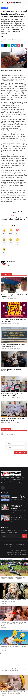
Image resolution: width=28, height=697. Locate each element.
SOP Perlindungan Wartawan (18, 550)
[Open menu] (2, 2)
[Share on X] (5, 45)
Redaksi (24, 549)
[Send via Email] (18, 45)
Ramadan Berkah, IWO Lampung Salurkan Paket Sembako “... (11, 370)
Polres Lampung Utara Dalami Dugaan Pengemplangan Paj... (13, 345)
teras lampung (11, 261)
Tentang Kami (16, 549)
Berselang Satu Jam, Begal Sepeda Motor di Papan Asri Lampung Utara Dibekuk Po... (14, 218)
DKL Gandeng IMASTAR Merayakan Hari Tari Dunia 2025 (13, 320)
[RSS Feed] (8, 265)
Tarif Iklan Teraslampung (14, 554)
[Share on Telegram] (15, 45)
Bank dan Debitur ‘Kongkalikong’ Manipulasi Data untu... (11, 394)
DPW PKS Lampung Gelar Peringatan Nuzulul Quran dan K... (12, 419)
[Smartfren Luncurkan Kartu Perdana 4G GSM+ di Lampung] (5, 518)
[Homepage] (14, 2)
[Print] (22, 45)
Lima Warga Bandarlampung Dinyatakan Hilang (14, 211)
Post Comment (19, 452)
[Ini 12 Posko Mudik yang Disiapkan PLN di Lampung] (5, 498)
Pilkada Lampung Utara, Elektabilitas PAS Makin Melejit (14, 295)
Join (24, 536)
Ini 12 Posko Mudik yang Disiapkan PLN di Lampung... (18, 496)
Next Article (13, 215)
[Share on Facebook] (2, 45)
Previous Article (14, 209)
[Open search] (25, 2)
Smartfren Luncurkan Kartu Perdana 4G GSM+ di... (18, 516)
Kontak (24, 554)
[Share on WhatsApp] (8, 45)
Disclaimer (23, 552)
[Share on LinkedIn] (12, 45)
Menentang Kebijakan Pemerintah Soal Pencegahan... (16, 506)
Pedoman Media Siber (13, 552)
